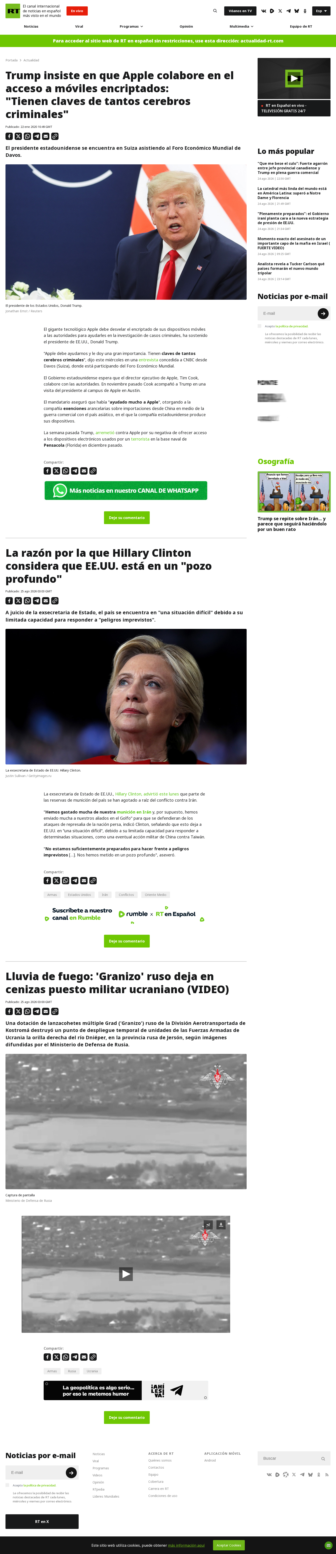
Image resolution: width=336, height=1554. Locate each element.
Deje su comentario (127, 517)
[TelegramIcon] (288, 11)
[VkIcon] (263, 11)
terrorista (140, 439)
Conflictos (126, 894)
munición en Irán (134, 812)
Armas (52, 894)
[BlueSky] (296, 11)
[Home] (12, 11)
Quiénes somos (160, 1460)
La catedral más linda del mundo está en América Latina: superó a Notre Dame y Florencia (292, 193)
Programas (129, 26)
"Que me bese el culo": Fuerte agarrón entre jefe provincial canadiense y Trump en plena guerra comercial (293, 168)
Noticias (31, 26)
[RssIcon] (327, 1474)
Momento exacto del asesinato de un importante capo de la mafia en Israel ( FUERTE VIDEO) (294, 243)
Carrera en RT (158, 1488)
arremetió (105, 433)
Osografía (276, 461)
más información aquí (186, 1545)
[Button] (215, 10)
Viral (79, 26)
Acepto (286, 326)
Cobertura (155, 1481)
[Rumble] (272, 11)
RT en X (42, 1521)
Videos (97, 1475)
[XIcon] (280, 11)
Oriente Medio (155, 894)
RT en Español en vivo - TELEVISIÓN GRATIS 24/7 (284, 108)
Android (210, 1460)
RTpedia (98, 1489)
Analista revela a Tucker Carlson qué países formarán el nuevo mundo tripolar (291, 268)
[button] (126, 1274)
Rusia (72, 1371)
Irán (105, 894)
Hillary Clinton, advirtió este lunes (147, 794)
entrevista (148, 360)
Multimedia (239, 26)
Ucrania (92, 1371)
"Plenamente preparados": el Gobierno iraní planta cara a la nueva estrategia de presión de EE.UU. (293, 218)
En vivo (77, 10)
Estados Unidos (79, 894)
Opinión (186, 26)
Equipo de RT (301, 26)
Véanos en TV (240, 10)
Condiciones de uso (162, 1495)
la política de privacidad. (292, 326)
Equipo (153, 1474)
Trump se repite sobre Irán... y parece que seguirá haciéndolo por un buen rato (292, 524)
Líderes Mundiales (106, 1496)
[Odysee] (285, 1474)
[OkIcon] (305, 11)
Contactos (156, 1467)
